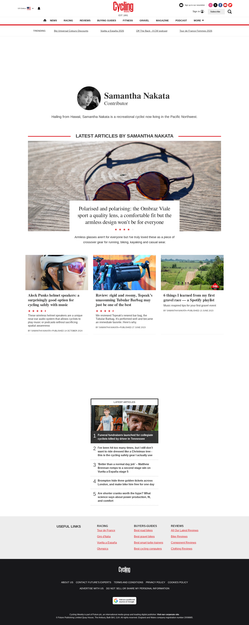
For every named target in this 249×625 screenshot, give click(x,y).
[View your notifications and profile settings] (39, 8)
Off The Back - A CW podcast (151, 30)
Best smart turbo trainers (148, 542)
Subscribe (215, 12)
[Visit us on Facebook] (220, 5)
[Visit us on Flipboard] (230, 5)
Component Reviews (183, 542)
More (198, 20)
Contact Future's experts (93, 582)
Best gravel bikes (144, 536)
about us (67, 582)
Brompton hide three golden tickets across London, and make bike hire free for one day (126, 482)
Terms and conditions (128, 582)
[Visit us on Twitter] (215, 5)
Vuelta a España (107, 542)
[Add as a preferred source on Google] (124, 600)
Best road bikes (143, 530)
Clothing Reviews (181, 548)
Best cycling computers (148, 548)
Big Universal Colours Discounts (71, 30)
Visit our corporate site (168, 614)
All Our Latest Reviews (184, 530)
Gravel (144, 20)
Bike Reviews (179, 536)
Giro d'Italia (104, 536)
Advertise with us (91, 588)
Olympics (102, 548)
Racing (68, 20)
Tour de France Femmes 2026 (196, 30)
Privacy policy (155, 582)
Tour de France (106, 530)
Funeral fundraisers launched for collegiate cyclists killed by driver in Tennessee (125, 437)
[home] (45, 20)
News (53, 20)
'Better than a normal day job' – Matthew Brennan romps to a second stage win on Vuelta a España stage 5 (124, 468)
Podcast (181, 20)
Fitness (128, 20)
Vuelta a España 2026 (112, 30)
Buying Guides (106, 20)
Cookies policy (178, 582)
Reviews (85, 20)
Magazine (162, 20)
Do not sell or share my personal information (137, 588)
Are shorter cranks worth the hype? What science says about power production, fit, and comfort (124, 497)
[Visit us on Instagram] (211, 5)
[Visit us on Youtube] (225, 5)
